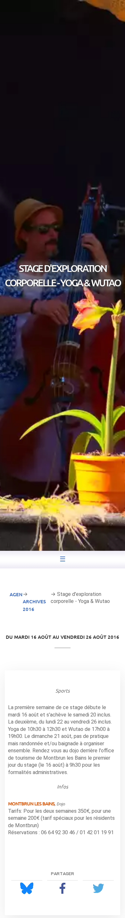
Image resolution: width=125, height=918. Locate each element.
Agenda (19, 594)
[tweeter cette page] (98, 888)
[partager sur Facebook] (62, 888)
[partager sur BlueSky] (26, 888)
